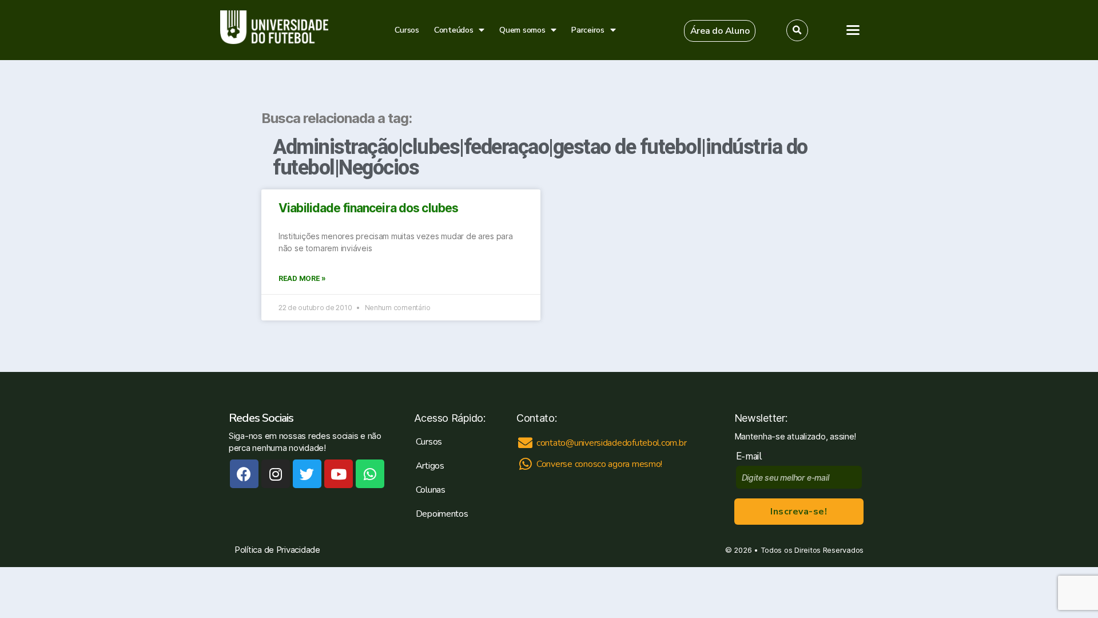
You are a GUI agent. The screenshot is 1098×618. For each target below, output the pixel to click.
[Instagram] (275, 473)
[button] (720, 31)
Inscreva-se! (798, 511)
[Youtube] (338, 473)
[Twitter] (307, 473)
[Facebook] (244, 473)
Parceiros (587, 30)
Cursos (407, 30)
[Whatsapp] (370, 473)
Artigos (430, 465)
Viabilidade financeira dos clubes (368, 208)
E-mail (751, 456)
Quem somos (522, 30)
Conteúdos (454, 30)
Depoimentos (442, 514)
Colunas (430, 490)
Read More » (302, 278)
